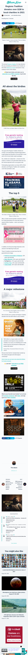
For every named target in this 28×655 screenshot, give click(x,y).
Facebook (5, 395)
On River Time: (8, 262)
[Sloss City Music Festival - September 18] (14, 426)
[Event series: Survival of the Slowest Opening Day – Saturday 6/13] (14, 516)
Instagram (11, 395)
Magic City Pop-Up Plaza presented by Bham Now (16, 536)
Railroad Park (8, 538)
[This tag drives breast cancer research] (14, 234)
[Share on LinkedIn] (8, 23)
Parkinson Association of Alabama (13, 255)
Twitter (18, 395)
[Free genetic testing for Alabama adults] (14, 139)
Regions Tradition (11, 64)
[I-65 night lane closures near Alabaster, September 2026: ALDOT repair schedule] (14, 606)
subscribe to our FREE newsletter (11, 74)
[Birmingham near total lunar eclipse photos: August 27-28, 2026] (14, 583)
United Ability (7, 264)
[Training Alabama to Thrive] (14, 179)
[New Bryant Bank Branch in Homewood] (14, 651)
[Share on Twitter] (12, 23)
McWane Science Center (10, 519)
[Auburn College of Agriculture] (14, 408)
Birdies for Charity (11, 67)
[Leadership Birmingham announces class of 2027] (14, 561)
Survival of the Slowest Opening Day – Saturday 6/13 (16, 518)
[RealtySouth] (14, 634)
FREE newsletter (11, 397)
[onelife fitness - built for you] (14, 327)
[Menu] (25, 2)
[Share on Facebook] (4, 23)
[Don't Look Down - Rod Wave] (14, 52)
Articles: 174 (14, 470)
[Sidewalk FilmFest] (14, 382)
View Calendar (14, 543)
